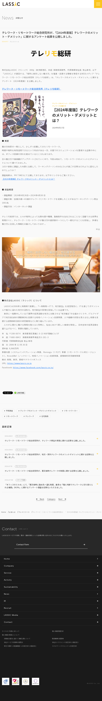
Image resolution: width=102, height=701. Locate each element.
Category (51, 499)
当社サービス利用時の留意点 (13, 642)
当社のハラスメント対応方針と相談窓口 (65, 642)
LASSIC (11, 4)
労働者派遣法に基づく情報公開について (17, 638)
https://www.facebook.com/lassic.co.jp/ (33, 367)
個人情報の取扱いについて (11, 635)
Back (42, 499)
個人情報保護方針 (58, 631)
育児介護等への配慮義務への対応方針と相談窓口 (20, 646)
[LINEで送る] (19, 393)
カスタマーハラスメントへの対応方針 (64, 646)
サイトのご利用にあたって (10, 631)
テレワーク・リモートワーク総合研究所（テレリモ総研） (31, 88)
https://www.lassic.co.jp (19, 363)
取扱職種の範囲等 (58, 638)
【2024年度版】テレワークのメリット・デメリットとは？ (28, 179)
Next (60, 499)
